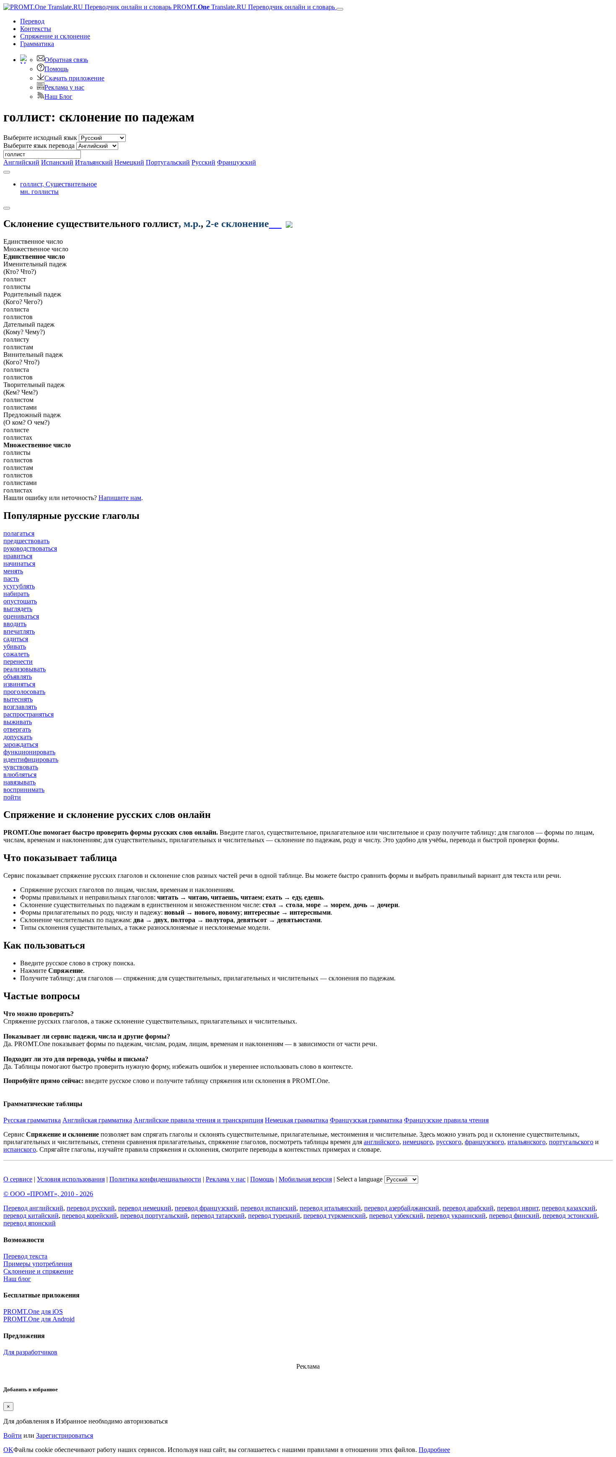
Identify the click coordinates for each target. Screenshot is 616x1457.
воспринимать (23, 789)
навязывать (19, 782)
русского (448, 1141)
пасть (11, 578)
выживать (17, 721)
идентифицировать (30, 759)
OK (8, 1449)
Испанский (57, 162)
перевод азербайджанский (401, 1208)
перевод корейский (89, 1215)
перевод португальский (154, 1215)
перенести (18, 661)
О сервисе (17, 1179)
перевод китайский (31, 1215)
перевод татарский (218, 1215)
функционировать (29, 752)
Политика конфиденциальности (155, 1179)
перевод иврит (517, 1208)
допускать (17, 736)
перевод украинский (456, 1215)
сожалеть (16, 654)
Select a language (359, 1179)
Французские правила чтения (446, 1120)
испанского (19, 1149)
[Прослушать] (275, 223)
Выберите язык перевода (39, 145)
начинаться (19, 563)
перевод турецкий (274, 1215)
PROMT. (253, 6)
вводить (14, 623)
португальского (571, 1141)
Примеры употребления (37, 1263)
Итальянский (94, 162)
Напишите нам (119, 497)
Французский (236, 162)
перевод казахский (568, 1208)
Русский (203, 162)
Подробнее (434, 1449)
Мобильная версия (305, 1179)
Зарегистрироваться (64, 1435)
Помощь (56, 68)
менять (13, 571)
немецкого (418, 1141)
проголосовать (24, 691)
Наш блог (17, 1278)
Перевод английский (33, 1208)
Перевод (32, 21)
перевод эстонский (570, 1215)
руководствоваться (30, 548)
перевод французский (206, 1208)
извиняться (19, 684)
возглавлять (20, 706)
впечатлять (19, 631)
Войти (12, 1435)
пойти (12, 797)
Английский (21, 162)
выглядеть (17, 608)
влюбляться (19, 774)
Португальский (168, 162)
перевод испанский (268, 1208)
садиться (15, 638)
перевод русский (91, 1208)
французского (484, 1141)
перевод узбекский (396, 1215)
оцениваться (21, 616)
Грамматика (37, 43)
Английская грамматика (97, 1120)
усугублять (19, 586)
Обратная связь (66, 59)
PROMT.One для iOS (33, 1311)
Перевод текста (25, 1256)
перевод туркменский (334, 1215)
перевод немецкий (144, 1208)
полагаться (18, 533)
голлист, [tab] (58, 188)
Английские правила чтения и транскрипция (198, 1120)
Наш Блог (58, 96)
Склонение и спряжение (38, 1271)
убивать (14, 646)
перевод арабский (468, 1208)
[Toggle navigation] (339, 9)
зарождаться (20, 744)
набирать (16, 593)
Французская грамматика (366, 1120)
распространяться (28, 714)
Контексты (35, 28)
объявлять (17, 676)
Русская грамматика (32, 1120)
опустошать (20, 601)
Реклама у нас (64, 87)
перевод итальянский (330, 1208)
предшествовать (26, 540)
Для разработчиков (30, 1352)
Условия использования (71, 1179)
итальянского (526, 1141)
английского (381, 1141)
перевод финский (514, 1215)
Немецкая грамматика (296, 1120)
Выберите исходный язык (40, 137)
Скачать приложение (74, 78)
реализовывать (24, 669)
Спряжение (55, 36)
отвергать (17, 729)
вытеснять (18, 699)
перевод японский (29, 1223)
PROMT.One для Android (39, 1319)
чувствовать (20, 767)
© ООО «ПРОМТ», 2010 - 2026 (48, 1193)
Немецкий (129, 162)
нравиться (17, 556)
